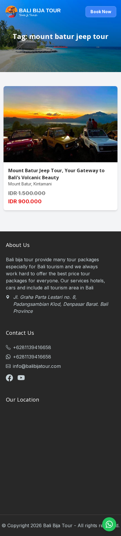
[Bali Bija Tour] (33, 12)
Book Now (100, 11)
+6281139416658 (32, 347)
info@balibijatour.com (37, 366)
